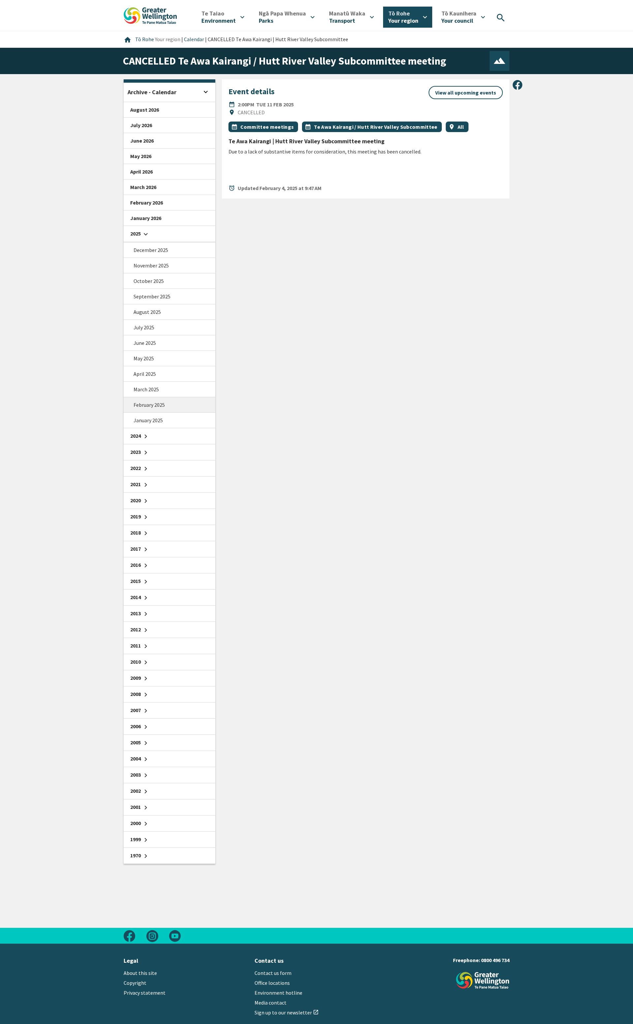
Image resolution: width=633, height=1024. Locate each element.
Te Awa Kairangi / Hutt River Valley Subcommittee (375, 127)
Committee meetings (267, 127)
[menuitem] (223, 17)
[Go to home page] (150, 15)
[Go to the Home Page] (482, 980)
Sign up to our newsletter (287, 1012)
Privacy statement (145, 992)
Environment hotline (278, 992)
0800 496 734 (495, 960)
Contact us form (273, 973)
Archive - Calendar (152, 92)
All (461, 127)
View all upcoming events (465, 92)
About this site (140, 973)
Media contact (270, 1002)
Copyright (135, 983)
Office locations (272, 983)
